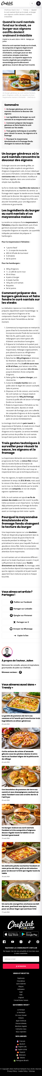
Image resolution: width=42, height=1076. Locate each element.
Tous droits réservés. (34, 1069)
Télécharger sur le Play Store (29, 934)
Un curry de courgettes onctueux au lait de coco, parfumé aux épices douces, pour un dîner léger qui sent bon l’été (20, 906)
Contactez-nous (21, 1029)
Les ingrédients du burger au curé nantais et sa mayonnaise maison (19, 118)
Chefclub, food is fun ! (12, 10)
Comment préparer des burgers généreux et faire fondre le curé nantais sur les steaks (18, 125)
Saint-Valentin (21, 984)
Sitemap (32, 1071)
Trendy (25, 10)
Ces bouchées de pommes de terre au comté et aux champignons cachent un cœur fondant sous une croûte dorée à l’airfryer (20, 793)
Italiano (22, 1058)
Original (21, 997)
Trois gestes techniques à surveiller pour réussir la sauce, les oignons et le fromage (20, 133)
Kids (21, 995)
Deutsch (22, 1044)
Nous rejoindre (21, 1032)
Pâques (20, 986)
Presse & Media (21, 1023)
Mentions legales (21, 1026)
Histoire (21, 1018)
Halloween (21, 989)
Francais (22, 1041)
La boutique (21, 1012)
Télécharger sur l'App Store (11, 934)
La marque (21, 1010)
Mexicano (22, 1055)
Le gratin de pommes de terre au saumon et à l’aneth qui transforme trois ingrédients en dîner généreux (21, 718)
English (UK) (22, 1047)
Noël (21, 992)
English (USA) (22, 1049)
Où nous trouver (21, 1015)
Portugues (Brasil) (22, 1060)
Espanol (22, 1052)
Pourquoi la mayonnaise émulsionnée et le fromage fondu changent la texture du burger (18, 141)
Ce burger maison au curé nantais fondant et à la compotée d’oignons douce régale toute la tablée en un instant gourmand (19, 832)
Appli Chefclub (21, 1021)
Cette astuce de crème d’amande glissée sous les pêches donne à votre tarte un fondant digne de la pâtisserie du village (20, 755)
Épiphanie (20, 978)
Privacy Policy (12, 1071)
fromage (5, 168)
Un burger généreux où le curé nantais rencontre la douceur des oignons (18, 111)
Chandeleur (21, 981)
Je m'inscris (21, 966)
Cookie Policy (22, 1071)
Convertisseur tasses (21, 1000)
